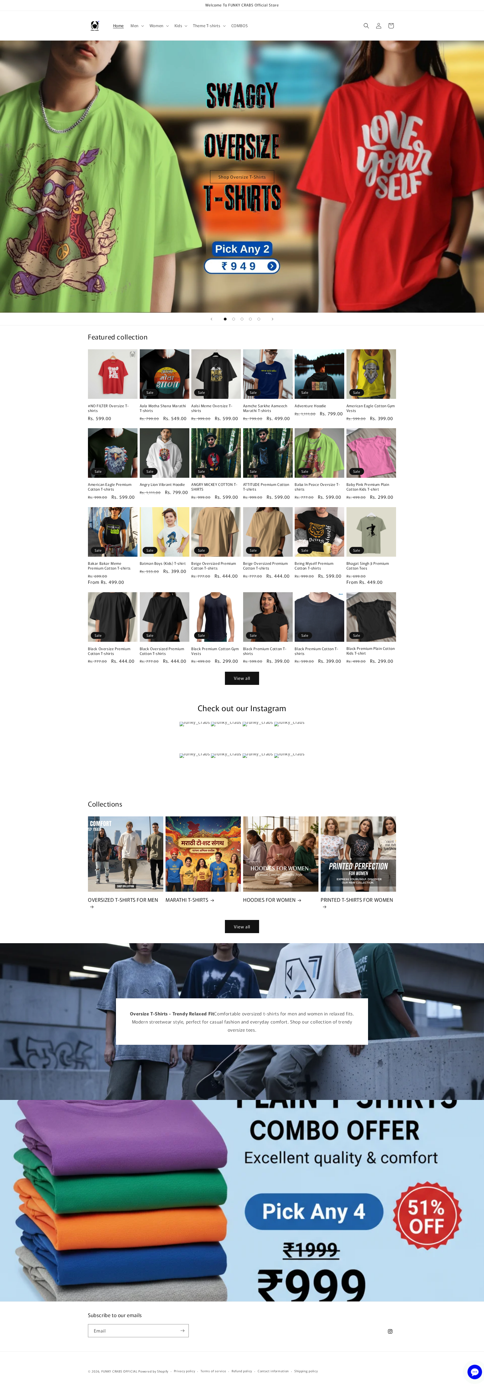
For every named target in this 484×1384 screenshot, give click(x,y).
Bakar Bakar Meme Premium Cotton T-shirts (109, 566)
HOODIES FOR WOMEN (269, 899)
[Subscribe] (182, 1330)
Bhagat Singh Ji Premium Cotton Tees (367, 566)
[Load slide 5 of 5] (259, 319)
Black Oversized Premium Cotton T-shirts (162, 651)
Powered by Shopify (153, 1371)
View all (242, 678)
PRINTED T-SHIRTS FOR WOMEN (357, 899)
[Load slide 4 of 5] (250, 319)
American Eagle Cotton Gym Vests (370, 408)
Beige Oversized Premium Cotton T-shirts (213, 566)
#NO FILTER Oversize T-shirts (108, 408)
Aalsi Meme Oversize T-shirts (211, 408)
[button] (136, 25)
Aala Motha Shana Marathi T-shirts (163, 408)
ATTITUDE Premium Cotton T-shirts (266, 487)
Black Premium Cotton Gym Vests (215, 651)
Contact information (273, 1371)
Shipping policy (306, 1371)
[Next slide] (272, 319)
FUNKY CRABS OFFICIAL (119, 1371)
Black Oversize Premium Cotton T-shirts (109, 651)
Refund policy (242, 1371)
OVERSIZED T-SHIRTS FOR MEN (123, 899)
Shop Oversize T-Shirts (242, 176)
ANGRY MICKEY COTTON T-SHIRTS (214, 487)
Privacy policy (184, 1371)
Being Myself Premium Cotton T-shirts (314, 566)
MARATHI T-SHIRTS (187, 899)
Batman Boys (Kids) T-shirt (163, 563)
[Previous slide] (211, 319)
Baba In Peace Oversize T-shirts (317, 487)
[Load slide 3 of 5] (242, 319)
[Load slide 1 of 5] (225, 319)
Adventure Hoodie (310, 406)
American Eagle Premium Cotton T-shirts (109, 487)
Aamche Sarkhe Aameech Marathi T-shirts (265, 408)
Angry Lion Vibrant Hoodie (162, 485)
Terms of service (213, 1371)
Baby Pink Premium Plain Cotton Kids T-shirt (367, 487)
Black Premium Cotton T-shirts (265, 651)
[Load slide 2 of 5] (233, 319)
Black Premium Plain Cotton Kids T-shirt (370, 651)
